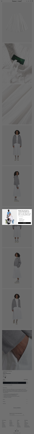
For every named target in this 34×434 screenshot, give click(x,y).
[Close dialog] (31, 210)
